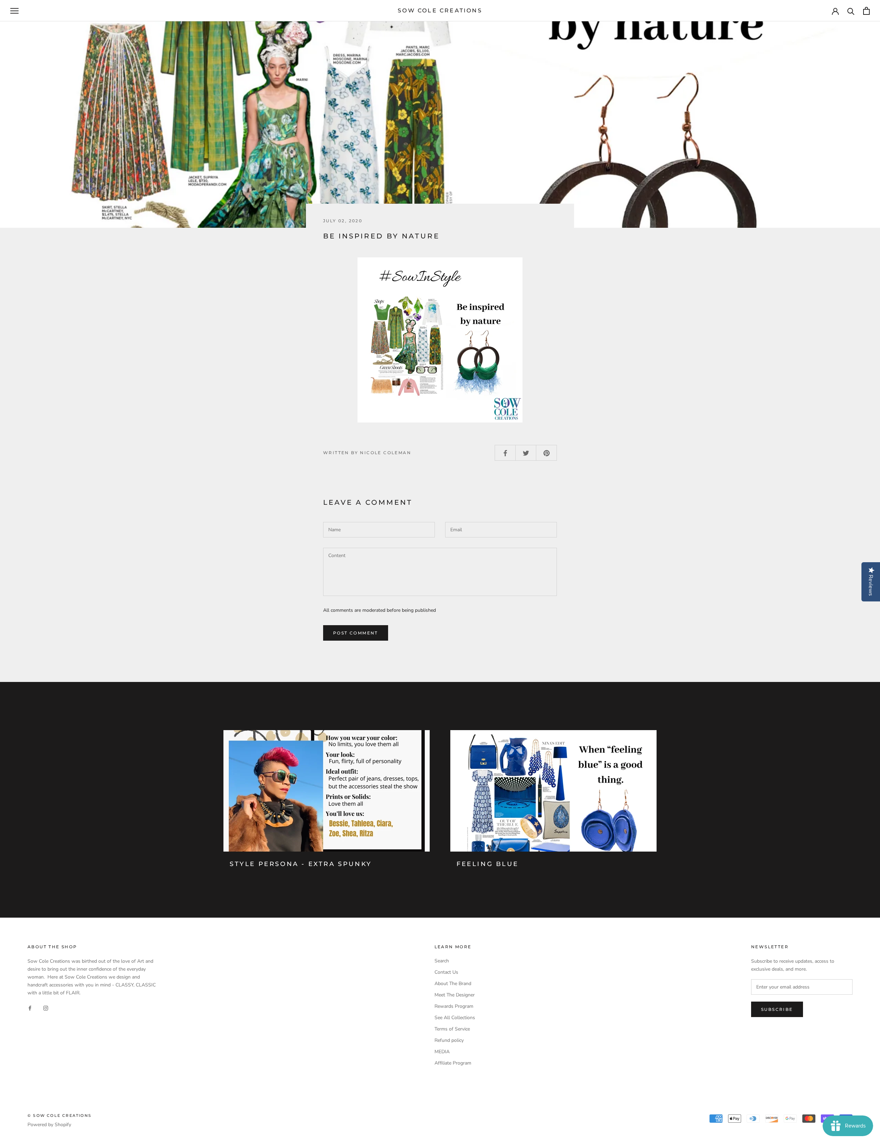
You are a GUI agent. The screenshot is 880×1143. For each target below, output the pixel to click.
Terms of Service (452, 1029)
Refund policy (449, 1040)
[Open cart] (866, 11)
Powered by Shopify (49, 1124)
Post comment (355, 632)
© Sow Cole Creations (59, 1115)
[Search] (851, 10)
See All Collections (454, 1017)
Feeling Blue (487, 864)
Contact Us (446, 972)
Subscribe (777, 1009)
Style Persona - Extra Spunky (301, 864)
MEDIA (442, 1051)
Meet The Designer (454, 995)
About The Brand (452, 983)
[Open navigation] (14, 11)
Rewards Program (453, 1006)
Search (441, 961)
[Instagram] (45, 1008)
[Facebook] (30, 1008)
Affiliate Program (452, 1063)
